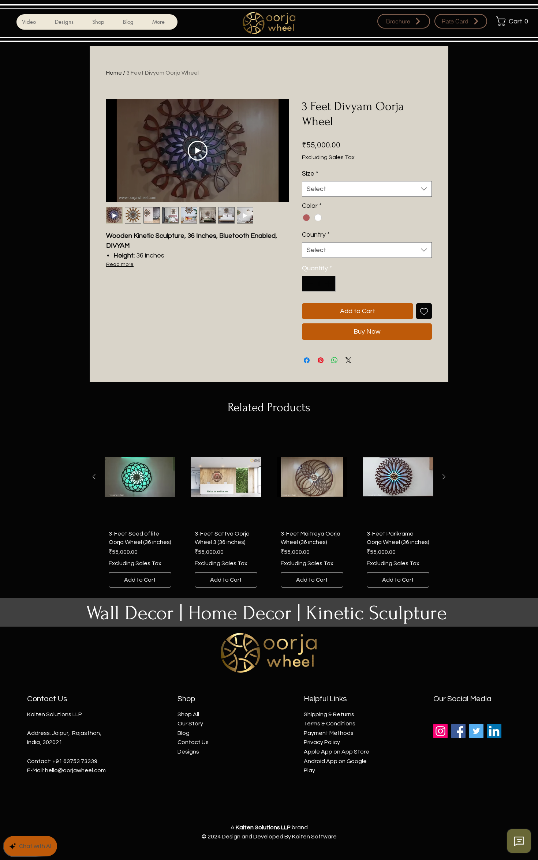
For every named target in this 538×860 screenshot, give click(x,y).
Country (316, 234)
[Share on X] (348, 360)
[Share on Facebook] (306, 360)
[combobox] (367, 189)
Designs (188, 752)
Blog (184, 733)
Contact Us (193, 742)
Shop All (188, 714)
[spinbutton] (318, 283)
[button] (514, 21)
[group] (269, 510)
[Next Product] (444, 476)
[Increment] (329, 283)
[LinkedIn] (494, 731)
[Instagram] (440, 731)
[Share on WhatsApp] (334, 360)
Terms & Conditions (329, 723)
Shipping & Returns (329, 714)
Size (310, 173)
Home (114, 73)
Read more (120, 264)
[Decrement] (308, 283)
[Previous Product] (94, 476)
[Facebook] (458, 731)
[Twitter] (476, 731)
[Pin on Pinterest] (320, 360)
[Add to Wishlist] (424, 311)
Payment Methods (329, 733)
